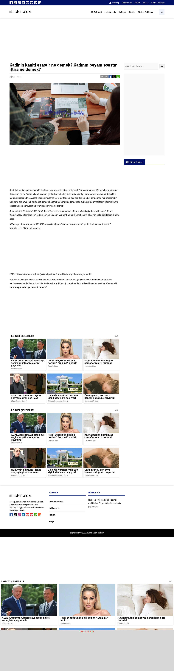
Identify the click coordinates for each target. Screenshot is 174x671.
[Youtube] (27, 2)
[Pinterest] (31, 2)
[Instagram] (19, 2)
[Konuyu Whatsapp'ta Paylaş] (118, 76)
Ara (162, 66)
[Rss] (39, 2)
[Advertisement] (87, 43)
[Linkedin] (23, 2)
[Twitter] (15, 2)
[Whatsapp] (35, 2)
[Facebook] (11, 2)
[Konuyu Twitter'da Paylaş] (114, 76)
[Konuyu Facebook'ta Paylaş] (110, 76)
